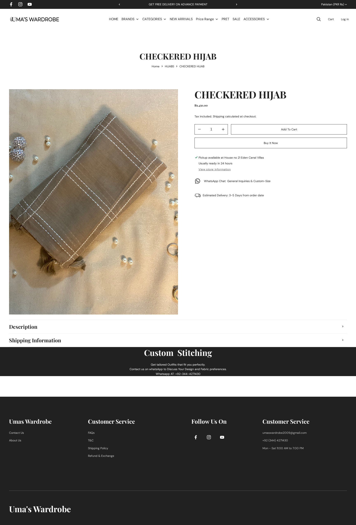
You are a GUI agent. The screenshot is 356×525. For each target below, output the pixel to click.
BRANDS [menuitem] (128, 19)
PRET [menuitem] (225, 19)
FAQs (91, 433)
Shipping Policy (98, 448)
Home (155, 66)
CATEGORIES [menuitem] (152, 19)
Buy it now (271, 143)
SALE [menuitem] (236, 19)
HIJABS (169, 66)
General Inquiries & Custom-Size (237, 181)
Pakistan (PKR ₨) (332, 4)
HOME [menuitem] (113, 19)
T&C (91, 440)
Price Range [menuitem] (205, 19)
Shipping (218, 116)
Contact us (16, 433)
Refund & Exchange (101, 456)
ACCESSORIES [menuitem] (254, 19)
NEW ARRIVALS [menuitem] (181, 19)
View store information (215, 169)
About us (15, 440)
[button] (235, 4)
